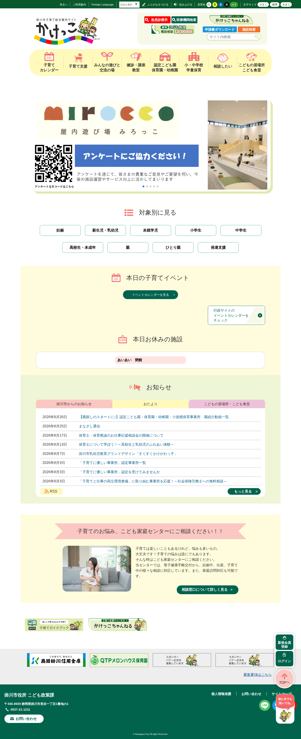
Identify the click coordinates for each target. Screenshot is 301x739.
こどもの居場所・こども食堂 (227, 404)
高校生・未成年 (83, 247)
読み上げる (185, 4)
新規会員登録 (284, 644)
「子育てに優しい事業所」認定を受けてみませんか (119, 472)
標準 (274, 4)
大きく (286, 4)
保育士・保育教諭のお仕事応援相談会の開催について (121, 435)
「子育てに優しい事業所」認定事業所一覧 (112, 463)
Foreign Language (102, 4)
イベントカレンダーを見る (150, 294)
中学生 (241, 230)
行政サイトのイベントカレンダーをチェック (231, 315)
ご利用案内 (79, 4)
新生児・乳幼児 (105, 230)
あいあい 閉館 (129, 360)
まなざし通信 (89, 426)
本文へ (64, 4)
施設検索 (249, 29)
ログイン (284, 661)
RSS (53, 491)
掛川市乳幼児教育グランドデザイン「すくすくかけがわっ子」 (128, 454)
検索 (257, 37)
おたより (150, 404)
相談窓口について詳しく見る (205, 589)
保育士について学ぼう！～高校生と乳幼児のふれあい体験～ (126, 444)
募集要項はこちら (257, 674)
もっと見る (243, 491)
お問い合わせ (26, 719)
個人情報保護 (221, 693)
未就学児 (150, 230)
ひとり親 (173, 247)
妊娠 (60, 230)
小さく (263, 4)
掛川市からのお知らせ (74, 404)
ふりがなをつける (158, 4)
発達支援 (218, 247)
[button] (143, 186)
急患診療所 (159, 20)
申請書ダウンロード (220, 29)
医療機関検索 (186, 20)
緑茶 (234, 4)
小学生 (195, 230)
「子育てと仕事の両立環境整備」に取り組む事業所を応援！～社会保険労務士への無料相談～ (153, 481)
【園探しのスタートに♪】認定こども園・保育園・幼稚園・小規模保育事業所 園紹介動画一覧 (154, 417)
